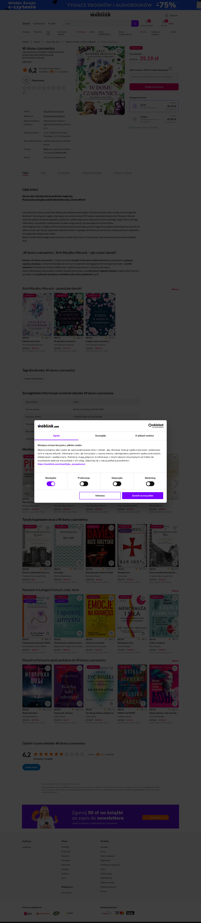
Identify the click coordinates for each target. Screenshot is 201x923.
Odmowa (100, 495)
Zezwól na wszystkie (142, 495)
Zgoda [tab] (56, 435)
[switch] (84, 483)
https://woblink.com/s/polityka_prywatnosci (61, 464)
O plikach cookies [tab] (144, 435)
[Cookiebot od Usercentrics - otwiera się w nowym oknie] (150, 426)
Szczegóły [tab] (100, 435)
